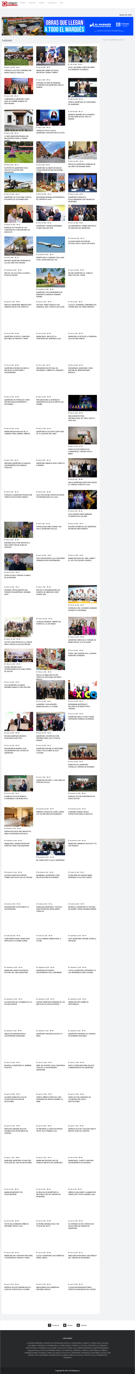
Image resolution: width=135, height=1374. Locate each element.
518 (51, 619)
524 (81, 1189)
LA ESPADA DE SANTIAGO (71, 1350)
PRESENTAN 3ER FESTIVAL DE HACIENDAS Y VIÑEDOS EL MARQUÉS (49, 369)
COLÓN (104, 1343)
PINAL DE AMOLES (54, 1353)
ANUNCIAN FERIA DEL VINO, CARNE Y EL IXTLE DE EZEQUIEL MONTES (81, 559)
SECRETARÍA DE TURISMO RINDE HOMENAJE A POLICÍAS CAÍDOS (80, 876)
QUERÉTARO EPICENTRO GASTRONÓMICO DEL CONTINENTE (49, 971)
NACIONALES (95, 1350)
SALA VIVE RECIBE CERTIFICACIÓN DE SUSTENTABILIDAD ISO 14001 (50, 496)
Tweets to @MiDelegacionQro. (114, 40)
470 (50, 460)
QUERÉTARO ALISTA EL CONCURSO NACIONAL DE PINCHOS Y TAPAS (17, 337)
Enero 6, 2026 (10, 257)
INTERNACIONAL (54, 1350)
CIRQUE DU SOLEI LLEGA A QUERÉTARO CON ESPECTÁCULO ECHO (50, 132)
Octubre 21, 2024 (42, 935)
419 (51, 672)
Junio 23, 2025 (42, 333)
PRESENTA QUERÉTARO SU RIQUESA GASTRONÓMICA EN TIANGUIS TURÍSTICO (17, 465)
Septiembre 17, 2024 (75, 967)
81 (49, 67)
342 (81, 511)
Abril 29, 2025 (41, 460)
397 (82, 365)
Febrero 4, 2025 (42, 672)
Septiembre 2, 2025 (43, 289)
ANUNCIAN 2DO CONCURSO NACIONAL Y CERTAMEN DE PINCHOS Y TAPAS (18, 1257)
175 (17, 133)
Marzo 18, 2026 (42, 194)
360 (50, 587)
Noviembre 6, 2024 (43, 872)
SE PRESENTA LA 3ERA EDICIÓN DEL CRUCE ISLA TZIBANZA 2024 (49, 1130)
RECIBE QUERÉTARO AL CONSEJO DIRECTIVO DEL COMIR (80, 274)
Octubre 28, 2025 (74, 238)
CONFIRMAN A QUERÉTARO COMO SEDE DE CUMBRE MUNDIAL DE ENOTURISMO (16, 101)
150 (82, 194)
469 (21, 967)
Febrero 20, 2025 (42, 619)
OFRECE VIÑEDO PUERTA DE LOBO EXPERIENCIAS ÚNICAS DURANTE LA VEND (49, 1099)
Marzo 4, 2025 (42, 587)
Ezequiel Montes (33, 1350)
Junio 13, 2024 (42, 1284)
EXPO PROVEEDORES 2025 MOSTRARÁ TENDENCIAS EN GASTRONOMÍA (50, 559)
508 (82, 1126)
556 (18, 572)
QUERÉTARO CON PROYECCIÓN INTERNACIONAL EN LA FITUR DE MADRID (48, 738)
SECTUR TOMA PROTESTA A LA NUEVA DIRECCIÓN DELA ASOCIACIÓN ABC (18, 643)
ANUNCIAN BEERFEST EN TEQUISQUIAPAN (13, 1193)
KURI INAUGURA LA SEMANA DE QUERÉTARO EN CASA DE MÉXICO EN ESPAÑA (49, 402)
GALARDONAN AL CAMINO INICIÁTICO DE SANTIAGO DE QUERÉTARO (82, 227)
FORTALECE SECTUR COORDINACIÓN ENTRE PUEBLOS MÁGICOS (17, 71)
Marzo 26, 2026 (74, 161)
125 (49, 80)
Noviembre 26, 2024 (75, 809)
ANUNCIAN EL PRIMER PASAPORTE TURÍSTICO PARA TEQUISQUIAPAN (17, 845)
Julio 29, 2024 (10, 1189)
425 (50, 733)
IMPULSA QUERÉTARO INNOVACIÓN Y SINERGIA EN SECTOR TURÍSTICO (18, 306)
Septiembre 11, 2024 (11, 999)
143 (49, 127)
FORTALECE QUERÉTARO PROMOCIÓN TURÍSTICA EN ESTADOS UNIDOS (18, 496)
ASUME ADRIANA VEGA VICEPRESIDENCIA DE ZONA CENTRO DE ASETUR (17, 669)
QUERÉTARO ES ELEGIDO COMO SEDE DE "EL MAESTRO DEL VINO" (50, 433)
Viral (61, 3)
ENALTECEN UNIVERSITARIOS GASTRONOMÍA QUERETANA (15, 1035)
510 (85, 809)
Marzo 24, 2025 (74, 523)
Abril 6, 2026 (41, 165)
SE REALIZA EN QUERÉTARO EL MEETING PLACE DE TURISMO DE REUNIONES (48, 1194)
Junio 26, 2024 (10, 1221)
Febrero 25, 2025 (10, 639)
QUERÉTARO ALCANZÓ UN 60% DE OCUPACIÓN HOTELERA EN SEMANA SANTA (49, 170)
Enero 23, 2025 (10, 682)
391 (50, 397)
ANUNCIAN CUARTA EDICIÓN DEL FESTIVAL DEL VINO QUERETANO (16, 971)
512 (50, 1284)
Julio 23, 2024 (41, 1189)
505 (83, 637)
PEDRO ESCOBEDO (39, 1353)
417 (82, 761)
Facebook (55, 1325)
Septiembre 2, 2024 (75, 1031)
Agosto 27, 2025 (10, 302)
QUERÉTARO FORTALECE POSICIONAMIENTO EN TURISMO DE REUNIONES (81, 199)
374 (18, 492)
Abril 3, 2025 (41, 523)
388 (81, 479)
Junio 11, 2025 (74, 333)
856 (18, 1157)
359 (18, 397)
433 (83, 904)
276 (19, 302)
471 (50, 745)
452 (21, 840)
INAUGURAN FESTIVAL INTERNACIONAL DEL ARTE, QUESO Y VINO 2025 (81, 418)
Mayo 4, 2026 (41, 127)
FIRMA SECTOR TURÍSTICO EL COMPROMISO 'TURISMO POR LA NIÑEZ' (80, 451)
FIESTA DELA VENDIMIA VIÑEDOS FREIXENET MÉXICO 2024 (16, 1225)
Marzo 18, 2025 (42, 555)
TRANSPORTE (101, 1355)
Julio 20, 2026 (41, 67)
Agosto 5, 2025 (42, 302)
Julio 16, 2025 (73, 302)
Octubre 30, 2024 (42, 904)
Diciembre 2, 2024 (11, 828)
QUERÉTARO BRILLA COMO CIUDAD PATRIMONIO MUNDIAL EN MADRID (81, 718)
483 (85, 967)
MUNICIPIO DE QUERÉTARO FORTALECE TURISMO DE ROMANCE (81, 766)
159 (18, 194)
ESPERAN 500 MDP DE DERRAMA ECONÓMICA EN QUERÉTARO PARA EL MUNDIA (50, 85)
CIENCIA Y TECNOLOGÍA (91, 1343)
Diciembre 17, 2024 (75, 793)
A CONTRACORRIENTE (35, 1343)
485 (53, 1031)
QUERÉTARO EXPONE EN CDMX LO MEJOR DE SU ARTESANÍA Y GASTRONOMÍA (16, 370)
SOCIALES (79, 1355)
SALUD (103, 1353)
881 (81, 1157)
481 (83, 1094)
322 (50, 302)
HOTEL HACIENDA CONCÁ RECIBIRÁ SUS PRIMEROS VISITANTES (81, 68)
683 (18, 1221)
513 (20, 828)
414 (82, 523)
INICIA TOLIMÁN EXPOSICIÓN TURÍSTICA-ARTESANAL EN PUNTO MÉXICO (48, 677)
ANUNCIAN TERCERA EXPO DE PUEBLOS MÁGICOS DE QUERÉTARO (49, 1162)
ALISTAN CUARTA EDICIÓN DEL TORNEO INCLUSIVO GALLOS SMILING (18, 876)
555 (82, 1221)
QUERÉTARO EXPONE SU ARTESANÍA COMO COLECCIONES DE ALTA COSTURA (49, 750)
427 (19, 664)
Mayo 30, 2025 (74, 365)
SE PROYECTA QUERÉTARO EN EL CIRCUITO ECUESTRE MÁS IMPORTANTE (16, 170)
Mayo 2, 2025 (9, 460)
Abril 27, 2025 (10, 492)
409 (18, 745)
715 (82, 1252)
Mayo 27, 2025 (10, 397)
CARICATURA (76, 1343)
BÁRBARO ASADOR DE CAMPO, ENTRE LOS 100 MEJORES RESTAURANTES (50, 813)
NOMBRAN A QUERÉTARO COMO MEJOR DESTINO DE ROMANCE (48, 876)
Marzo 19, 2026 (10, 194)
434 (82, 701)
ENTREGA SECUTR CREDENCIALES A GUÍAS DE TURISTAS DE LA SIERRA (17, 1288)
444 (51, 904)
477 (83, 872)
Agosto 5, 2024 (42, 1157)
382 (18, 733)
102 (81, 64)
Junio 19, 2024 (74, 1252)
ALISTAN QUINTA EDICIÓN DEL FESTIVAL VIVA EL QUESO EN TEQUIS (81, 242)
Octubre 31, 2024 (74, 872)
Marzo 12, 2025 (10, 587)
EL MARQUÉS (41, 1348)
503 (18, 1252)
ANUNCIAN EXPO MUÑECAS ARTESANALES (78, 1003)
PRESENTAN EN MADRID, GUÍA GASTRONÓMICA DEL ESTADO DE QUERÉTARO (16, 750)
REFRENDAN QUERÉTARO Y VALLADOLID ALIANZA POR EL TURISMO (79, 706)
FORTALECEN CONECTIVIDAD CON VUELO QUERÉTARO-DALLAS (48, 528)
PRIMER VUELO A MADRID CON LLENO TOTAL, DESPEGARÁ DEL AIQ (50, 259)
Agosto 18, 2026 (10, 67)
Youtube (84, 1325)
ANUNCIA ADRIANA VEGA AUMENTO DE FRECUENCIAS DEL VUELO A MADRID (81, 117)
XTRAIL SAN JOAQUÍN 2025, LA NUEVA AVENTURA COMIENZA (82, 654)
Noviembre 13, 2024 (75, 840)
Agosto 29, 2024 (10, 1062)
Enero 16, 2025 (74, 761)
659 (21, 1031)
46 (18, 67)
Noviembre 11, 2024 (11, 872)
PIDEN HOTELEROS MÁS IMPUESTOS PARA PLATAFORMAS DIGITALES (17, 832)
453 (50, 555)
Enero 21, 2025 (74, 714)
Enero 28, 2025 (74, 650)
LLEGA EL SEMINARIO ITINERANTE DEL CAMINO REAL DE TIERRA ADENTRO (82, 306)
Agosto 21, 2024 (74, 1062)
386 (50, 492)
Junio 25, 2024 (42, 1221)
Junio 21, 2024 (42, 1252)
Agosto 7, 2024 (74, 1126)
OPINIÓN (28, 1353)
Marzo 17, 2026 (74, 194)
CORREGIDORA (64, 1346)
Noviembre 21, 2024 (11, 840)
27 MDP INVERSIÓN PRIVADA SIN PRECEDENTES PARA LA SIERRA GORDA (16, 138)
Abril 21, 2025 (73, 511)
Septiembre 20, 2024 (43, 967)
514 (50, 701)
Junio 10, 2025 (10, 365)
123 (17, 96)
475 (53, 809)
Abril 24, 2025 (41, 492)
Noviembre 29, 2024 (43, 809)
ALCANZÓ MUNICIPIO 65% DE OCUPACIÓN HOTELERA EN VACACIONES (15, 1099)
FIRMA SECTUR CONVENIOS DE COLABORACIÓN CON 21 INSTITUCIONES (79, 1099)
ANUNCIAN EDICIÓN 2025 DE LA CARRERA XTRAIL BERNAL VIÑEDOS (17, 433)
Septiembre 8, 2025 (11, 270)
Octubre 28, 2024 (10, 935)
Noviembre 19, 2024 (43, 857)
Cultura (42, 3)
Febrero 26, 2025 (74, 605)
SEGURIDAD (43, 1355)
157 (18, 165)
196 (50, 223)
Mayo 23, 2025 (74, 413)
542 (51, 1062)
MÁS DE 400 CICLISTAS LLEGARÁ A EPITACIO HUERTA (17, 274)
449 (84, 793)
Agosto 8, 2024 (42, 1126)
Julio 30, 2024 (73, 1157)
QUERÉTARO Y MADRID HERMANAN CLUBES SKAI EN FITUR (49, 227)
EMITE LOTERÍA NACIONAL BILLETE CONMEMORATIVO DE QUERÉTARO (81, 1066)
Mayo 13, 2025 (42, 428)
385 (19, 639)
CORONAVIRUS (52, 1346)
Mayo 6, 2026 (9, 133)
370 (82, 333)
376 (82, 446)
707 (51, 1094)
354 (82, 413)
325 (53, 289)
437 (53, 999)
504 (21, 999)
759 (50, 1157)
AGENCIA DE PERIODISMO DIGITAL (57, 1343)
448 (51, 935)
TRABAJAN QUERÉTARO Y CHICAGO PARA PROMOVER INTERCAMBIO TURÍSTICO (49, 909)
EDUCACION (30, 1348)
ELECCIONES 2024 (70, 1348)
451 (85, 840)
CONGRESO (41, 1346)
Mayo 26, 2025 (42, 397)
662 (82, 650)
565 (50, 777)
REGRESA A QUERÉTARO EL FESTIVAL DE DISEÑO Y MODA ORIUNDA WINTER (82, 908)
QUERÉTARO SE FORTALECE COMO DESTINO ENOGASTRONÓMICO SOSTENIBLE (17, 402)
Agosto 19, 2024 (42, 1094)
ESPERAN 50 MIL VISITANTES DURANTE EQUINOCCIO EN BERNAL (82, 609)
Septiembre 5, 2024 (43, 1031)
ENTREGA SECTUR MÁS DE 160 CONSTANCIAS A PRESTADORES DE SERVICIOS (17, 230)
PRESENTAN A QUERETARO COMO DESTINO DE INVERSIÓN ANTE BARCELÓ (80, 370)
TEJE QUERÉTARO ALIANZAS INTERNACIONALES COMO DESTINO (17, 686)
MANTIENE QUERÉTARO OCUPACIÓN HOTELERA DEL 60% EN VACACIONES (18, 1162)
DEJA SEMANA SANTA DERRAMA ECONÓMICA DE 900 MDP (80, 515)
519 (18, 1284)
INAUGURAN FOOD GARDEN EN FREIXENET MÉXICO (47, 1288)
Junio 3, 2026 (9, 96)
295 (83, 270)
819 (18, 1189)
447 (18, 587)
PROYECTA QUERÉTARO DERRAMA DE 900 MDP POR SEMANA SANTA (81, 165)
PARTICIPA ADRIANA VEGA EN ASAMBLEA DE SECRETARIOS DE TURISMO (16, 1131)
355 (17, 460)
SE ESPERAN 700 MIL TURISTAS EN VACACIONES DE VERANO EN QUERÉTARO (81, 1226)
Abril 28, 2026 (73, 111)
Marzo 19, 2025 (10, 572)
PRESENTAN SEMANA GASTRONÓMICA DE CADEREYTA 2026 (50, 198)
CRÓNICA (75, 1346)
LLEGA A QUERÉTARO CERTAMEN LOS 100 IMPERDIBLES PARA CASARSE (82, 971)
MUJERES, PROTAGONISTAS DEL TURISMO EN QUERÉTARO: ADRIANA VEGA (17, 592)
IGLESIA (44, 1350)
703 (82, 1284)
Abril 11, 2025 (10, 540)
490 (52, 872)
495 (21, 872)
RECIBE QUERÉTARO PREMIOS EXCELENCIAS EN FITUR (15, 737)
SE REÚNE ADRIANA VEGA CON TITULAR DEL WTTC (47, 1225)
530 (53, 857)
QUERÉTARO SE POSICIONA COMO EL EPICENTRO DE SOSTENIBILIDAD (18, 198)
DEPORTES (92, 1346)
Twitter (70, 1325)
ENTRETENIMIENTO (85, 1348)
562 (50, 1189)
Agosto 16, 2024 (10, 1126)
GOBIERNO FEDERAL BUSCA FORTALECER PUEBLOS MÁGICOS (80, 813)
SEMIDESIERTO (55, 1355)
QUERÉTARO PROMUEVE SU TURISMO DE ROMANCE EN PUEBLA (82, 1035)
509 (82, 714)
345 (81, 302)
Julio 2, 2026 (73, 64)
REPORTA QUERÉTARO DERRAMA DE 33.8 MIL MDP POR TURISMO (17, 262)
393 (50, 333)
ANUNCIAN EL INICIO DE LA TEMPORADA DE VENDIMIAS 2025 (48, 337)
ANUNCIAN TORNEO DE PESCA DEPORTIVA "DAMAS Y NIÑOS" (47, 71)
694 (50, 1126)
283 (18, 333)
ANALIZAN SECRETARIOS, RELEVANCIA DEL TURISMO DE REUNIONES (82, 1257)
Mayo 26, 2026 (74, 99)
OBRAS (104, 1350)
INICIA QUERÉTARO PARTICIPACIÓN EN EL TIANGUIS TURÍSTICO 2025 (82, 483)
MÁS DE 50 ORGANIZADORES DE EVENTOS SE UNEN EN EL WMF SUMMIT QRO (48, 592)
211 (82, 223)
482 (53, 967)
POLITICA (66, 1353)
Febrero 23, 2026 (10, 224)
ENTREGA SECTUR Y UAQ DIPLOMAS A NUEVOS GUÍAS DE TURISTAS (82, 1130)
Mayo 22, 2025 (10, 428)
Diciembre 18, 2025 (43, 254)
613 (85, 1031)
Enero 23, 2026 (42, 223)
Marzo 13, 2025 (74, 555)
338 (18, 540)
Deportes (32, 3)
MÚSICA (86, 1350)
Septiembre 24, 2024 (11, 967)
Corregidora (52, 3)
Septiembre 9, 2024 (11, 1031)
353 (50, 428)
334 (49, 365)
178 (18, 257)
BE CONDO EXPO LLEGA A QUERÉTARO (50, 860)
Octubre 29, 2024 (74, 904)
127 (49, 165)
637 (19, 1094)
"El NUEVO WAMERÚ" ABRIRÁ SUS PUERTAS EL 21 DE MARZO (48, 623)
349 (18, 428)
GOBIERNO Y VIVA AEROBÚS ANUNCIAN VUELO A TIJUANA (47, 705)
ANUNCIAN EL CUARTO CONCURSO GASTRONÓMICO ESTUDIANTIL (81, 1162)
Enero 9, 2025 (41, 777)
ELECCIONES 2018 (54, 1348)
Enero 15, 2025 (10, 793)
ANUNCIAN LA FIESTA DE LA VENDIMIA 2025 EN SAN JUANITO (82, 337)
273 (52, 254)
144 (82, 161)
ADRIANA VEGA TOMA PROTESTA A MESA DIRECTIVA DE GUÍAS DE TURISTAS (17, 545)
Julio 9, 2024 (73, 1189)
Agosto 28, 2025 (74, 270)
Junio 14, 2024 (10, 1284)
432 (49, 523)
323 (21, 270)
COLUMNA (32, 1346)
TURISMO (66, 1358)
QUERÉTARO (76, 1353)
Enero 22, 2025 (74, 701)
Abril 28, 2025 (73, 479)
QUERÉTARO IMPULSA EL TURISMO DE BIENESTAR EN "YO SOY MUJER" (82, 641)
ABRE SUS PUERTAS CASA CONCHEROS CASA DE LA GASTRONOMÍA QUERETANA (50, 1067)
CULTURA (83, 1346)
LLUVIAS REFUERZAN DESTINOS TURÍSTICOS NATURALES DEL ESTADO (82, 1288)
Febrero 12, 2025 (10, 664)
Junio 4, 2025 (41, 365)
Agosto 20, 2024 (10, 1094)
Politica (23, 3)
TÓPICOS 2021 (89, 1355)
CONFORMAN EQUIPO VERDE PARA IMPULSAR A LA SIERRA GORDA (17, 940)
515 (83, 605)
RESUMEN (95, 1353)
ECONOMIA (102, 1346)
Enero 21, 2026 (74, 223)
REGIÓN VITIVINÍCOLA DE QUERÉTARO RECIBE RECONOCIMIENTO (82, 528)
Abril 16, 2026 (10, 165)
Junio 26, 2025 (10, 333)
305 (18, 365)
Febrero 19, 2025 (74, 637)
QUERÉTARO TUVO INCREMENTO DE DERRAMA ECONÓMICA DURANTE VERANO (49, 294)
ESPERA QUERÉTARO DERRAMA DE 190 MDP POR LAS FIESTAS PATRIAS (50, 1003)
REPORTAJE (86, 1353)
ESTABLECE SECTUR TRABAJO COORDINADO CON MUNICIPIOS (16, 797)
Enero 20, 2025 (42, 745)
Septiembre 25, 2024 (75, 935)
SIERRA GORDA (68, 1355)
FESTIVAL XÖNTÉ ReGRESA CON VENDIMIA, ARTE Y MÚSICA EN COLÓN (50, 306)
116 (82, 99)
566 (50, 1252)
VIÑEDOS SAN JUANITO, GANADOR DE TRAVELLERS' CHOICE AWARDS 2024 (82, 1193)
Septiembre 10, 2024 (75, 999)
